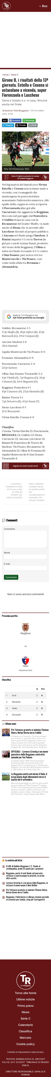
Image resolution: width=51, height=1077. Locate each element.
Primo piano (26, 1005)
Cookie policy (25, 1044)
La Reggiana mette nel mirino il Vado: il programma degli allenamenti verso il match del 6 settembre (29, 776)
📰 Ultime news (9, 723)
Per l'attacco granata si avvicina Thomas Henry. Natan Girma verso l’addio (30, 731)
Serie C (14, 74)
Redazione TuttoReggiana (15, 110)
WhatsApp (30, 120)
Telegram (9, 125)
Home (5, 74)
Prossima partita (10, 615)
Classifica (6, 679)
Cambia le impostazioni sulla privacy (25, 1052)
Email (34, 125)
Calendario (25, 1025)
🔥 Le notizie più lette (12, 860)
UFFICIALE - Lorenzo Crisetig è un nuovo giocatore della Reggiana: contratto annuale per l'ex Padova (29, 754)
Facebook (16, 120)
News (25, 1012)
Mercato (25, 1037)
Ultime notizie (25, 999)
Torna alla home (25, 993)
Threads (22, 125)
